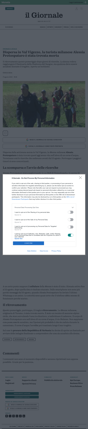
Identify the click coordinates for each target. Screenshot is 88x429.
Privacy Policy (56, 251)
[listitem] (44, 207)
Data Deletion (31, 251)
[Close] (81, 178)
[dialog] (44, 214)
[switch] (70, 212)
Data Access (44, 251)
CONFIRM (29, 243)
